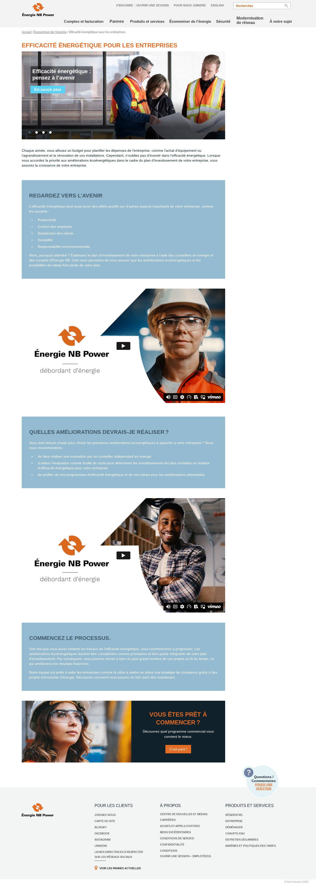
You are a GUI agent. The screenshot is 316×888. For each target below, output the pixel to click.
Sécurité (223, 21)
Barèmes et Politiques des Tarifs (250, 845)
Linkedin (101, 845)
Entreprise (233, 821)
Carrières (168, 819)
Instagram (102, 839)
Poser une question (264, 786)
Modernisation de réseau (250, 20)
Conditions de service (177, 838)
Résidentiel (234, 814)
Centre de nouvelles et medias (183, 814)
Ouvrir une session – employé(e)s (185, 856)
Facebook (102, 833)
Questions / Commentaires (264, 782)
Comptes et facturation (83, 21)
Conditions (168, 850)
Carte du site (105, 821)
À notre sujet (281, 21)
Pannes (117, 21)
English (217, 5)
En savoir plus (47, 89)
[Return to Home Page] (38, 10)
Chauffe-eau (235, 833)
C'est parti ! (178, 749)
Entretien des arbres (241, 839)
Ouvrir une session (152, 5)
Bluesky (101, 827)
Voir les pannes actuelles (120, 868)
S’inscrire (124, 5)
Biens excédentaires (175, 832)
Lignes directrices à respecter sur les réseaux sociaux (119, 854)
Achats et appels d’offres (180, 826)
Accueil (27, 32)
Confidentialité (172, 844)
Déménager (234, 827)
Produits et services (147, 21)
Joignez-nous (105, 814)
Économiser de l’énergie (190, 21)
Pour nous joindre (190, 5)
